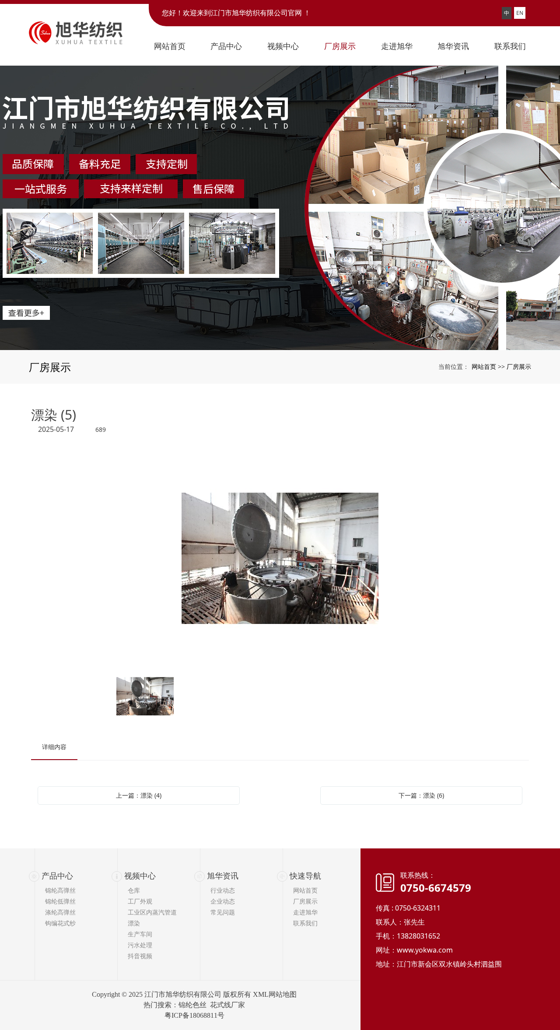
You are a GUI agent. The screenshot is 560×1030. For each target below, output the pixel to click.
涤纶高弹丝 (60, 912)
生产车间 (140, 934)
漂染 (134, 923)
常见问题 (222, 912)
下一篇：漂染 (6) (421, 795)
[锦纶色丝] (280, 208)
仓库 (134, 890)
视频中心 (140, 875)
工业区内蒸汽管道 (152, 912)
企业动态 (222, 901)
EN (519, 13)
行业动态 (222, 890)
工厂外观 (140, 901)
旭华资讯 (222, 875)
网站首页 (484, 366)
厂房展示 (519, 366)
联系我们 (305, 923)
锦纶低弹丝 (60, 901)
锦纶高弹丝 (60, 890)
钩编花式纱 (60, 923)
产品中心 (57, 875)
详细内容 (54, 747)
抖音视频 (140, 956)
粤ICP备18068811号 (194, 1015)
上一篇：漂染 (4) (138, 795)
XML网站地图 (275, 994)
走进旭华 (305, 912)
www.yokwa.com (425, 950)
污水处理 (140, 945)
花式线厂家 (227, 1005)
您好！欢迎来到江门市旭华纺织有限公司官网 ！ (236, 13)
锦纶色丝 (192, 1005)
